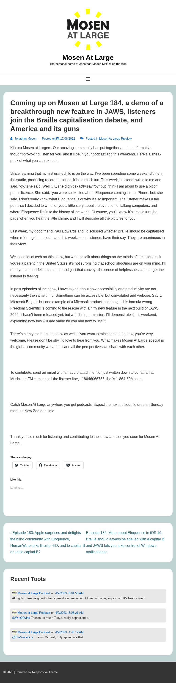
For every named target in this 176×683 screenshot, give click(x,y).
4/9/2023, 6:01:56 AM (69, 593)
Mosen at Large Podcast (33, 593)
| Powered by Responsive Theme (36, 672)
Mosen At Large (88, 57)
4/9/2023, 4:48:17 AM (69, 632)
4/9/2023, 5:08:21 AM (69, 612)
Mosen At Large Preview (115, 138)
